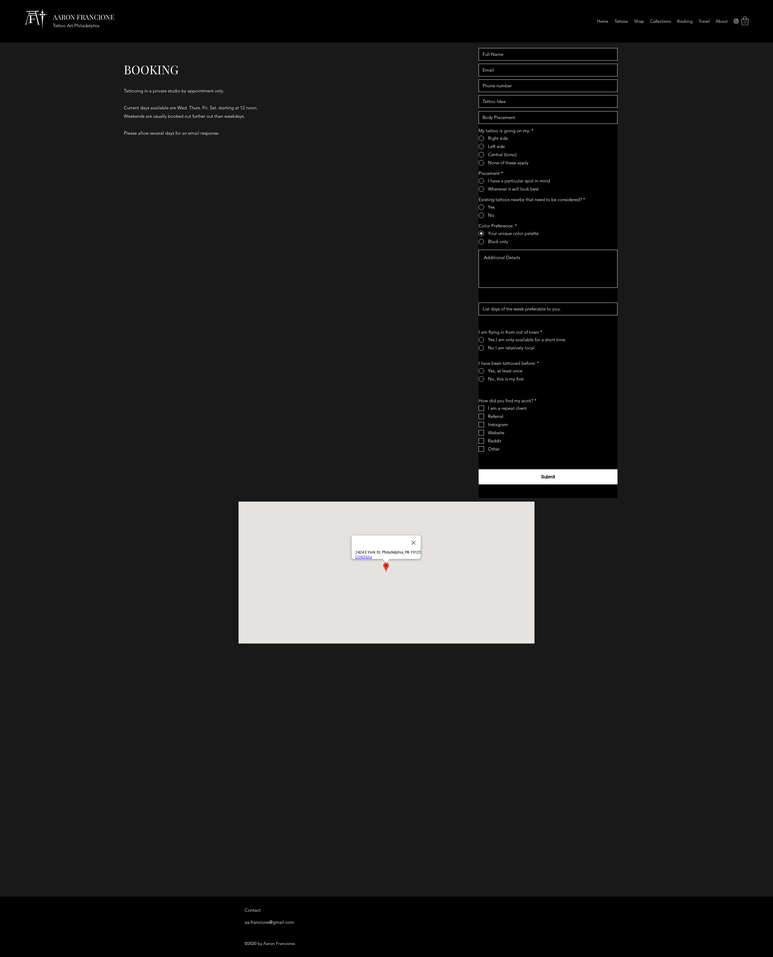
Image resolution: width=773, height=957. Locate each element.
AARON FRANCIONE (83, 16)
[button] (745, 21)
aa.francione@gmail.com (269, 922)
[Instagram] (736, 21)
